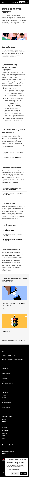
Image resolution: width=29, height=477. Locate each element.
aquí (21, 469)
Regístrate (22, 2)
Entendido (23, 473)
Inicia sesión (15, 2)
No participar (15, 473)
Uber (3, 2)
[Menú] (27, 2)
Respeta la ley (6, 331)
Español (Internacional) (8, 451)
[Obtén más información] (14, 293)
